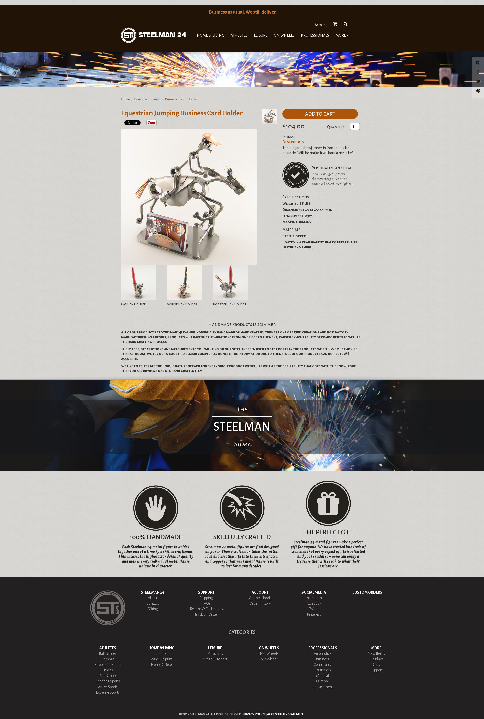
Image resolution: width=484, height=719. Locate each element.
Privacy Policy (254, 714)
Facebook (313, 603)
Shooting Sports (108, 681)
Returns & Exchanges (206, 609)
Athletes (239, 35)
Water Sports (108, 687)
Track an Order (206, 614)
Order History (260, 603)
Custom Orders (367, 592)
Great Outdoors (215, 659)
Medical (322, 676)
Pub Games (108, 676)
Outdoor (322, 681)
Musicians (215, 653)
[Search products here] (345, 24)
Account (321, 25)
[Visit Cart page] (335, 24)
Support (206, 592)
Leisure (260, 35)
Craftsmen (322, 670)
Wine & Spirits (161, 659)
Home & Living (210, 35)
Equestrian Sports (107, 665)
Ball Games (108, 653)
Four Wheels (269, 659)
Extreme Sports (108, 692)
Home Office (161, 665)
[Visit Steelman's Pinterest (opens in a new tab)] (479, 91)
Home (125, 99)
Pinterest (314, 614)
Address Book (260, 598)
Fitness (107, 670)
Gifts (376, 665)
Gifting (152, 609)
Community (323, 665)
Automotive (322, 653)
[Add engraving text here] (295, 175)
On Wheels (284, 35)
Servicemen (322, 687)
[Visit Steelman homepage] (153, 35)
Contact (152, 603)
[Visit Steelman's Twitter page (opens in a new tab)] (479, 82)
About (152, 598)
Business (322, 659)
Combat (107, 659)
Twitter (314, 609)
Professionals (315, 35)
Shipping (206, 598)
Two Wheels (269, 653)
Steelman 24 (152, 592)
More (342, 35)
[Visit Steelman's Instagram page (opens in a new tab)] (479, 63)
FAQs (206, 603)
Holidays (376, 659)
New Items (376, 653)
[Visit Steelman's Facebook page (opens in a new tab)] (479, 73)
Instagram (314, 598)
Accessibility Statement (286, 714)
